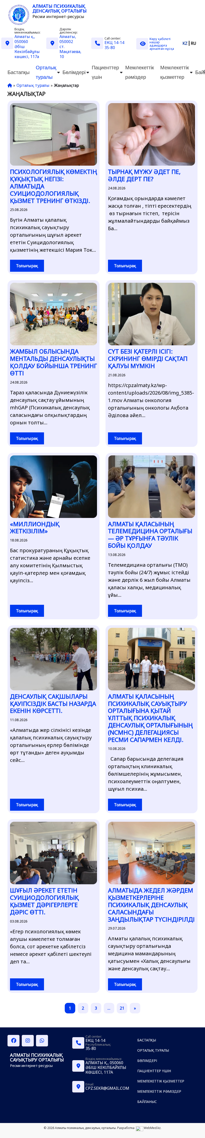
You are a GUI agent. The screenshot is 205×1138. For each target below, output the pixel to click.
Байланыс (147, 1101)
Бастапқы (19, 72)
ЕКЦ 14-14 (114, 42)
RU (193, 43)
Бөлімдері (74, 72)
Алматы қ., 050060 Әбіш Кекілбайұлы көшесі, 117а (106, 1067)
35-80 (109, 47)
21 (122, 1008)
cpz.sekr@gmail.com (107, 1088)
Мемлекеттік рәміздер (139, 72)
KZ (185, 43)
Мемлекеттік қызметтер (174, 72)
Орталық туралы (46, 72)
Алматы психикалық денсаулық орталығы (59, 8)
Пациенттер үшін (105, 72)
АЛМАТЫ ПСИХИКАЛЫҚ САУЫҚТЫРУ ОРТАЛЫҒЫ (37, 1057)
